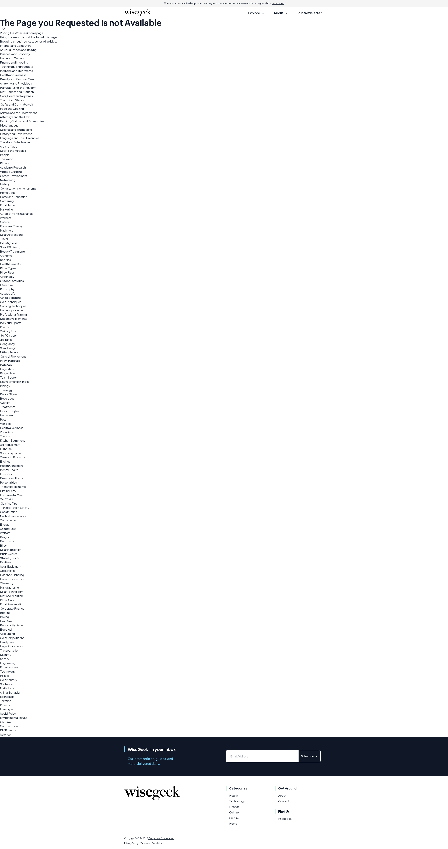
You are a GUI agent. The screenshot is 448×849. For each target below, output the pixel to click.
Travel (4, 239)
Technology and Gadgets (16, 66)
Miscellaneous (9, 125)
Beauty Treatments (13, 251)
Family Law (7, 642)
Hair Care (6, 621)
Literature (6, 285)
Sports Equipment (12, 453)
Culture (5, 222)
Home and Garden (12, 58)
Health (233, 795)
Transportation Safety (14, 507)
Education (6, 474)
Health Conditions (11, 465)
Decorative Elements (13, 318)
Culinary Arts (8, 331)
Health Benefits (10, 264)
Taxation (5, 701)
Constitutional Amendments (18, 188)
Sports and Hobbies (13, 150)
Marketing (6, 209)
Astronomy (7, 276)
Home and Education (13, 197)
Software (6, 684)
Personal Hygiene (11, 625)
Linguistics (7, 369)
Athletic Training (10, 297)
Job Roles (6, 339)
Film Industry (8, 491)
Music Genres (9, 554)
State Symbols (9, 558)
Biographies (8, 373)
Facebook (285, 818)
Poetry (4, 327)
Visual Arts (6, 432)
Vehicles (5, 423)
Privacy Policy (131, 843)
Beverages (7, 398)
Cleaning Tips (8, 503)
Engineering (7, 663)
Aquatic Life (8, 293)
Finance (234, 807)
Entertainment (9, 667)
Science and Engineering (16, 129)
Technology (7, 671)
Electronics (7, 541)
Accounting (7, 633)
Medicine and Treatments (16, 71)
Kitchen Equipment (12, 440)
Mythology (7, 688)
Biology (5, 386)
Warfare (5, 533)
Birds (3, 545)
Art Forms (6, 255)
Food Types (8, 205)
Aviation (5, 402)
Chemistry (6, 583)
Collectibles (7, 570)
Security (5, 654)
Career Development (13, 176)
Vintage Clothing (11, 171)
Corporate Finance (12, 608)
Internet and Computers (15, 45)
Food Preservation (12, 604)
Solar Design (8, 348)
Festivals (6, 562)
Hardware (6, 415)
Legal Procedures (11, 646)
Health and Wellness (13, 75)
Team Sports (8, 377)
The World (6, 159)
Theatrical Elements (13, 486)
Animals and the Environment (18, 113)
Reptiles (5, 260)
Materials (6, 365)
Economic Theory (11, 226)
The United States (12, 100)
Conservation (9, 520)
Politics (4, 675)
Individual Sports (10, 323)
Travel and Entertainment (16, 142)
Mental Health (9, 470)
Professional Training (13, 314)
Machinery (6, 230)
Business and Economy (15, 54)
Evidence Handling (12, 575)
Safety (4, 659)
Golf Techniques (10, 302)
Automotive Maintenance (16, 213)
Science (5, 734)
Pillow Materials (10, 360)
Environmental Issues (13, 717)
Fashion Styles (9, 411)
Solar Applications (11, 234)
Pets (3, 419)
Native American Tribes (14, 381)
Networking (7, 180)
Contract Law (9, 726)
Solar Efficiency (10, 247)
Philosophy (7, 289)
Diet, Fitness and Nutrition (17, 92)
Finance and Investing (14, 62)
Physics (5, 705)
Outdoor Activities (12, 281)
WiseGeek (22, 33)
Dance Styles (9, 394)
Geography (7, 344)
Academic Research (13, 167)
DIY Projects (8, 730)
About (282, 795)
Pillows (4, 163)
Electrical (6, 629)
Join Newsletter (309, 13)
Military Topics (9, 352)
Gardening (7, 201)
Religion (5, 537)
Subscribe (307, 756)
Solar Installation (10, 549)
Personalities (8, 482)
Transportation (9, 650)
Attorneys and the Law (15, 117)
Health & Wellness (11, 428)
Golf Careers (8, 335)
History (4, 184)
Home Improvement (13, 310)
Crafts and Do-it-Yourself (16, 104)
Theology (6, 390)
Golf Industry (8, 680)
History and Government (16, 134)
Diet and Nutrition (11, 596)
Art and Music (8, 146)
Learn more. (278, 3)
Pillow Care (7, 600)
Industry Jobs (8, 243)
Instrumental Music (12, 495)
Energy (4, 524)
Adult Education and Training (18, 50)
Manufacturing (9, 587)
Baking (4, 617)
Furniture (6, 449)
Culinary (234, 812)
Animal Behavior (10, 692)
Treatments (7, 407)
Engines (5, 461)
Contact (283, 801)
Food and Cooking (12, 108)
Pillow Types (8, 268)
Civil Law (5, 722)
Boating (5, 612)
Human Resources (12, 579)
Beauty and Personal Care (17, 79)
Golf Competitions (12, 638)
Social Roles (8, 713)
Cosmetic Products (12, 457)
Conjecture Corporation (161, 838)
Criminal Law (8, 528)
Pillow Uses (7, 272)
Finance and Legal (11, 478)
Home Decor (8, 192)
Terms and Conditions (152, 843)
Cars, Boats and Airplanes (16, 96)
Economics (7, 696)
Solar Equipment (10, 566)
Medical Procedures (13, 516)
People (4, 155)
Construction (8, 512)
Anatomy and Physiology (16, 83)
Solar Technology (11, 591)
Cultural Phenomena (13, 356)
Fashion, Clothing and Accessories (22, 121)
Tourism (5, 436)
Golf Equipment (10, 444)
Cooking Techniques (13, 306)
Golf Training (8, 499)
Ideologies (7, 709)
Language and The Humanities (19, 138)
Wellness (6, 218)
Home (233, 823)
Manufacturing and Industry (18, 87)
